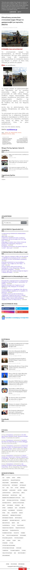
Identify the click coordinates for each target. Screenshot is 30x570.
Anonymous (10, 435)
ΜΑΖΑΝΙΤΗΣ (14, 512)
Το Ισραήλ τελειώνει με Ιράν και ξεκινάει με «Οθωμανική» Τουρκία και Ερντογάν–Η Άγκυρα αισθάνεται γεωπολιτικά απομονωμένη (13, 295)
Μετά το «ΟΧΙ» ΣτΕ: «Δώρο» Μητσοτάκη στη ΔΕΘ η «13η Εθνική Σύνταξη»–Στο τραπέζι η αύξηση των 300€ (18, 375)
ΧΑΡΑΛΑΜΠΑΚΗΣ (6, 555)
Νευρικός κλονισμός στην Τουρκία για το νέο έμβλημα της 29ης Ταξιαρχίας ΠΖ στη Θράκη (13, 285)
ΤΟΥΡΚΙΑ (24, 550)
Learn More (12, 12)
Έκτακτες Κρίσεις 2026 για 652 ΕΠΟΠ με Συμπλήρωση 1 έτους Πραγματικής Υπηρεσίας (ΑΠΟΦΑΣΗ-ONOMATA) (13, 268)
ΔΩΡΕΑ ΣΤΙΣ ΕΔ (16, 492)
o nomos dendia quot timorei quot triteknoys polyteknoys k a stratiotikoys (15, 457)
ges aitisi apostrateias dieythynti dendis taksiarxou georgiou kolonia (15, 436)
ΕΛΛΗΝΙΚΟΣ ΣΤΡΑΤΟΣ (6, 134)
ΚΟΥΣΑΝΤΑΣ (19, 510)
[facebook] (8, 308)
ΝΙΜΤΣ (13, 522)
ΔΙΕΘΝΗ (25, 490)
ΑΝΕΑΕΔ (22, 482)
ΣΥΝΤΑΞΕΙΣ (18, 548)
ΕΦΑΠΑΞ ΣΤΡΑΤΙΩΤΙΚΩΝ (18, 502)
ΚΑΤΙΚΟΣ (4, 510)
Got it (19, 12)
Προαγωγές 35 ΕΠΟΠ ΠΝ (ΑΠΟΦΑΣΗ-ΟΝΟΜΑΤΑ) (14, 259)
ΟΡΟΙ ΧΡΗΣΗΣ (14, 564)
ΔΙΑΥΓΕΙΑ (19, 490)
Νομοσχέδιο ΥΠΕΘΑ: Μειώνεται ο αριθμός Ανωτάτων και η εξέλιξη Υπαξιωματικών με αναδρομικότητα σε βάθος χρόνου (18, 382)
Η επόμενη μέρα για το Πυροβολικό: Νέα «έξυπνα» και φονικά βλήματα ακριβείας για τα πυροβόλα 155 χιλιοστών (15, 291)
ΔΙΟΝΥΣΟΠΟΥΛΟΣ (6, 492)
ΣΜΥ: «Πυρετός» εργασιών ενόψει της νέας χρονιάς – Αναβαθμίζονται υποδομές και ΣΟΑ (15, 257)
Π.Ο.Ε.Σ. (13, 525)
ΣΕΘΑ (19, 540)
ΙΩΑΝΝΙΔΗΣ (10, 507)
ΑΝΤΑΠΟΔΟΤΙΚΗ (6, 485)
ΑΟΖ (3, 487)
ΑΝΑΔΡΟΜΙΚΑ (5, 482)
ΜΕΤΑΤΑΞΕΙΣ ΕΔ (18, 517)
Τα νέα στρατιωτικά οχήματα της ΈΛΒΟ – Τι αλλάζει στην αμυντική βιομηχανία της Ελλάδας (18, 168)
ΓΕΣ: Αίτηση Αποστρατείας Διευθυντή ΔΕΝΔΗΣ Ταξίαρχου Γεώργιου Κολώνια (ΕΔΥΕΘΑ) (17, 360)
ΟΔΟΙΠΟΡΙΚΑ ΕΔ (6, 525)
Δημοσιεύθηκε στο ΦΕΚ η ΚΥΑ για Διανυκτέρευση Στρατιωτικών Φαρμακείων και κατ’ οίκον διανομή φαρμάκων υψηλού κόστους (18, 391)
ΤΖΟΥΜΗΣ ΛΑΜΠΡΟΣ (15, 550)
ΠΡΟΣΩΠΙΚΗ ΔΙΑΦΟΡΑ (7, 538)
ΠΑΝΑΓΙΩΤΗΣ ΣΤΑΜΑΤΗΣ (8, 528)
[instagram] (8, 312)
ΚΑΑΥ (16, 507)
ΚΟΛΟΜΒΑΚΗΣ (11, 510)
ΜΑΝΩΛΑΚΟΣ (5, 515)
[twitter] (21, 308)
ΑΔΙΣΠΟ (8, 477)
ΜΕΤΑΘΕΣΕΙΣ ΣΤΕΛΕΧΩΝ (7, 517)
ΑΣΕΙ (7, 487)
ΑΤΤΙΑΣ (16, 487)
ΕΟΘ (23, 497)
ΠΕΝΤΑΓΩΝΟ (5, 530)
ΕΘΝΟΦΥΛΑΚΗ (14, 132)
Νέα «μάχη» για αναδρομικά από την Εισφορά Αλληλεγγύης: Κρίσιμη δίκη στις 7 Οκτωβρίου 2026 (18, 345)
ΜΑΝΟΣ (21, 512)
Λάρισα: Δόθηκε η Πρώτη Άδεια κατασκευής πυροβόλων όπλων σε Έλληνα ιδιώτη (13, 298)
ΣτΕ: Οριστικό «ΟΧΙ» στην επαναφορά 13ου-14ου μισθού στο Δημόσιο (17, 398)
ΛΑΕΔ (8, 512)
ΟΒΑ (18, 522)
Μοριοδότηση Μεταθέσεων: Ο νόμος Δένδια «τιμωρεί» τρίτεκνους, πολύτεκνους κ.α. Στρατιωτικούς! (18, 367)
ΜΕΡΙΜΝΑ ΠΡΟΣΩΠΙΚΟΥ (15, 515)
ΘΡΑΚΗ (3, 507)
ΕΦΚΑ (3, 505)
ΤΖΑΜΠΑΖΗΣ (5, 550)
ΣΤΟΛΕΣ (11, 543)
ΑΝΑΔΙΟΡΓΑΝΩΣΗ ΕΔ (15, 480)
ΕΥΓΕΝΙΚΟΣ (22, 500)
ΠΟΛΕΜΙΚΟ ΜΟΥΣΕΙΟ (7, 533)
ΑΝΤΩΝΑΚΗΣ (15, 485)
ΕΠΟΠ (3, 500)
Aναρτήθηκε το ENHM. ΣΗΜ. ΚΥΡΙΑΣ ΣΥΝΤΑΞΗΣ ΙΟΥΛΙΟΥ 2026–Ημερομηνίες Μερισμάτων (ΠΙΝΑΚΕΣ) (14, 243)
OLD (3, 477)
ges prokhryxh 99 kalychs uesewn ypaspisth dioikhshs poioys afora (14, 465)
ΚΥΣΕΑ (3, 512)
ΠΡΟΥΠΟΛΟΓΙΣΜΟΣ (18, 538)
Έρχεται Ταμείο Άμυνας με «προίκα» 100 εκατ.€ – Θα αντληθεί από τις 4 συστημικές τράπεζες (18, 161)
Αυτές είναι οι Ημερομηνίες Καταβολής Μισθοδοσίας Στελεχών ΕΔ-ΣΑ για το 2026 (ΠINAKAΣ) (18, 352)
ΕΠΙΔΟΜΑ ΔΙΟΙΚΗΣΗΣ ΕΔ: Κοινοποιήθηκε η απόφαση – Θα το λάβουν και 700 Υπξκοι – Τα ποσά (13, 263)
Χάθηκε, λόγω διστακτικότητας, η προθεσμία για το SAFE (18, 155)
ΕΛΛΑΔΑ (19, 132)
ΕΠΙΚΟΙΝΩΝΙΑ (21, 564)
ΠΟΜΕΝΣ (23, 533)
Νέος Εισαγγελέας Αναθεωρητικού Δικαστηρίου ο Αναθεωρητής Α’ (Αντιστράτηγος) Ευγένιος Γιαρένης (16, 412)
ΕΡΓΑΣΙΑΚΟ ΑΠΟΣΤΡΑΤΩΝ (12, 500)
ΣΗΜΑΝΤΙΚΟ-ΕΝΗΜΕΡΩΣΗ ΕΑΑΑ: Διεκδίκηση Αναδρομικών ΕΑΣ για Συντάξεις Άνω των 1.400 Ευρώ (14, 239)
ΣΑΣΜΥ (14, 540)
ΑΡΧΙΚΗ (7, 564)
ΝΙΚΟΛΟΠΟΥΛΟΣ (6, 522)
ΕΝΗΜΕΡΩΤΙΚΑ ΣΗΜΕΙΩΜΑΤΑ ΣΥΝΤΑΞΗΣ (11, 497)
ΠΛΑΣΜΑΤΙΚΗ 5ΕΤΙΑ (14, 530)
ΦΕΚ (15, 553)
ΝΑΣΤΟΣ (24, 520)
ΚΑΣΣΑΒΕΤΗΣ (22, 507)
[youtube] (21, 312)
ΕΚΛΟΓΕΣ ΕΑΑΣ (14, 495)
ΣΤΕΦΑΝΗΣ (4, 543)
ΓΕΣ (9, 132)
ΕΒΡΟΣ (23, 492)
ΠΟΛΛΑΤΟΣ (16, 533)
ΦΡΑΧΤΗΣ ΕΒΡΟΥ (21, 553)
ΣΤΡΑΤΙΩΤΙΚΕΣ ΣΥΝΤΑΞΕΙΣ (8, 548)
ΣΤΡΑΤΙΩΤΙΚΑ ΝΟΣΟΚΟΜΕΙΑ (8, 545)
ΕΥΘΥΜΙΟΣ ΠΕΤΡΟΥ (6, 502)
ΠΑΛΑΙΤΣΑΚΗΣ (20, 525)
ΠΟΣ (3, 535)
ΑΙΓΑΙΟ (13, 477)
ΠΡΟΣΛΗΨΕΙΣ (23, 535)
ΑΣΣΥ (12, 487)
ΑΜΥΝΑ (6, 132)
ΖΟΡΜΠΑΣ (17, 505)
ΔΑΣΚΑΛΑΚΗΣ (12, 490)
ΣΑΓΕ (3, 540)
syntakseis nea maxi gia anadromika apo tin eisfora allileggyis (15, 441)
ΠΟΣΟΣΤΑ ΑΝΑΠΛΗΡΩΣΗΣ (12, 535)
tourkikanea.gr (12, 129)
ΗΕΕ (22, 505)
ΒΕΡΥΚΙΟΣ (22, 487)
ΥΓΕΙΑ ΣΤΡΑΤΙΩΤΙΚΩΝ (7, 553)
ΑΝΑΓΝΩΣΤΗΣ (5, 480)
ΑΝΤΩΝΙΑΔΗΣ (23, 485)
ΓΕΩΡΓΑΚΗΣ (4, 490)
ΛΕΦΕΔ (13, 134)
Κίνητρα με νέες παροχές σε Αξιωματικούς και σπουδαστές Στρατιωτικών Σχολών (18, 404)
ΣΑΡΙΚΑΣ (8, 540)
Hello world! (4, 236)
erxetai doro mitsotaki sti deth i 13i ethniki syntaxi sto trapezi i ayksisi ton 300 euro (15, 447)
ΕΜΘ (20, 495)
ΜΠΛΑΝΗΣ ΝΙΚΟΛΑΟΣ (15, 520)
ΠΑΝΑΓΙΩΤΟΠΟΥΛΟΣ (20, 528)
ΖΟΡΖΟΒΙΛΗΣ (10, 505)
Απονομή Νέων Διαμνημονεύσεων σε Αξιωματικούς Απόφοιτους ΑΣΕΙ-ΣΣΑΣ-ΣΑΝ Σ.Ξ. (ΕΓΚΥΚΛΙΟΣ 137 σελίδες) (15, 282)
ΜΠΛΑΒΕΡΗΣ (5, 520)
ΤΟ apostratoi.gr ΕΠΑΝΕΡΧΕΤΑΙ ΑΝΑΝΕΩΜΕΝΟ (14, 233)
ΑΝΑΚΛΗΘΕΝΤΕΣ (14, 482)
